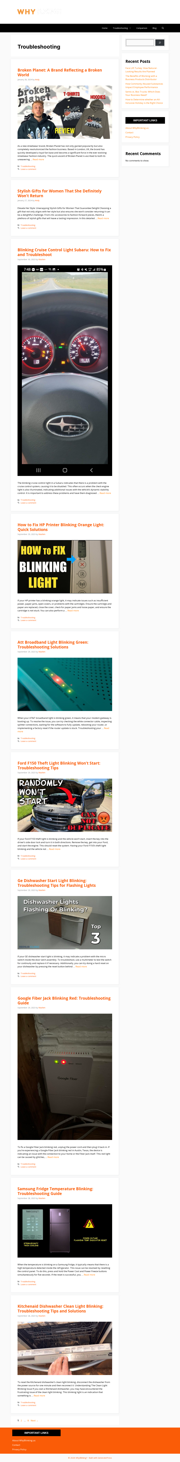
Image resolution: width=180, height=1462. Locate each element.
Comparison (141, 28)
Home (105, 28)
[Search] (159, 42)
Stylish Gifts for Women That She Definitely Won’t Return (60, 193)
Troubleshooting (120, 28)
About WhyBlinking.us (137, 127)
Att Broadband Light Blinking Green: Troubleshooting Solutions (53, 644)
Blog (154, 28)
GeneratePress (105, 1457)
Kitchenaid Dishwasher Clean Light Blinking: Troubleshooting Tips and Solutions (60, 1308)
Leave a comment (28, 169)
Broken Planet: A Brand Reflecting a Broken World (60, 72)
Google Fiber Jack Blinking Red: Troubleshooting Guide (64, 1000)
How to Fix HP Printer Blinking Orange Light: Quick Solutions (61, 527)
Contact (129, 132)
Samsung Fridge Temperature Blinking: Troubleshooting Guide (55, 1191)
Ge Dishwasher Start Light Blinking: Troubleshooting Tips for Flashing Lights (57, 883)
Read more (38, 159)
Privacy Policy (132, 136)
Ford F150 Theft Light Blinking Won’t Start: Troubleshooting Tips (59, 765)
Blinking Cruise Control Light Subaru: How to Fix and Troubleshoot (64, 252)
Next (34, 1420)
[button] (162, 28)
